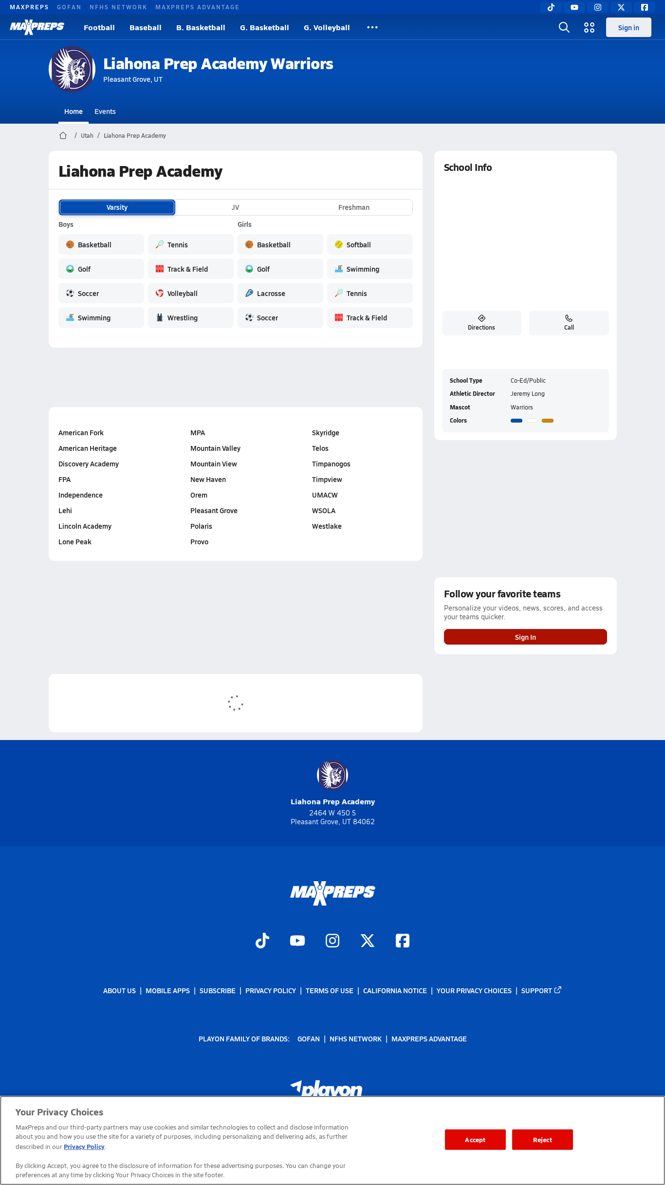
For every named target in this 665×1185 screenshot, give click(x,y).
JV (235, 207)
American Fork (81, 432)
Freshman (353, 207)
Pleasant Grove (214, 510)
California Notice (395, 990)
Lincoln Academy (84, 526)
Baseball (145, 27)
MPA (197, 432)
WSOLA (323, 510)
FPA (64, 479)
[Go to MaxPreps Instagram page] (332, 941)
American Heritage (87, 448)
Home (73, 111)
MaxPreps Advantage (197, 7)
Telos (320, 448)
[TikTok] (551, 7)
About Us (119, 990)
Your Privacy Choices (474, 990)
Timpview (327, 479)
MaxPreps (29, 7)
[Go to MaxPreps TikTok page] (262, 941)
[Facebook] (644, 7)
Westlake (327, 526)
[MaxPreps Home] (37, 27)
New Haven (208, 479)
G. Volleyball (327, 27)
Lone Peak (75, 541)
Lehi (65, 510)
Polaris (201, 526)
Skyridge (325, 432)
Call (569, 327)
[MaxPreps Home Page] (63, 135)
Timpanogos (331, 463)
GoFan (69, 7)
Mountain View (213, 463)
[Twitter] (621, 7)
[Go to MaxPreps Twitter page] (367, 941)
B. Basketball (200, 27)
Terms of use (329, 990)
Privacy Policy (270, 990)
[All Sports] (372, 27)
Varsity (117, 207)
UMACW (325, 495)
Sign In (525, 637)
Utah (87, 135)
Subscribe (218, 990)
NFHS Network (119, 7)
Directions (481, 327)
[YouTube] (574, 7)
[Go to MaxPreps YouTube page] (297, 941)
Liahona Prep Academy (135, 135)
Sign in (628, 27)
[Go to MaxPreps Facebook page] (402, 941)
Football (99, 27)
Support (536, 990)
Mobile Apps (168, 990)
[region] (332, 1140)
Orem (198, 495)
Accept (475, 1139)
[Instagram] (598, 7)
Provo (199, 541)
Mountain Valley (215, 448)
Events (105, 111)
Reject (542, 1139)
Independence (80, 495)
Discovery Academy (88, 463)
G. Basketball (264, 27)
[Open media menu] (589, 27)
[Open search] (564, 27)
